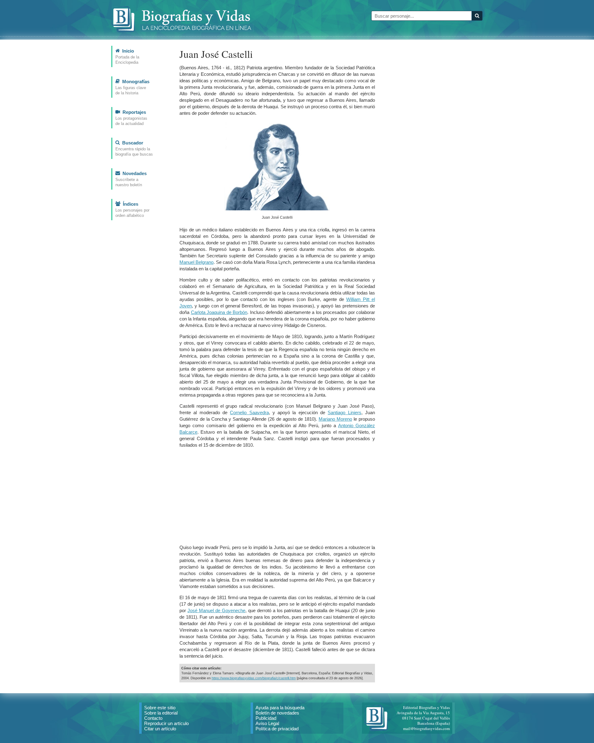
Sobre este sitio (159, 707)
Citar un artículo (160, 728)
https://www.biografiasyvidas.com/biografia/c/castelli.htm (254, 678)
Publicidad (266, 718)
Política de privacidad (277, 728)
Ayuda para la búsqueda (280, 707)
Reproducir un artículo (166, 723)
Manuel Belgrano (196, 262)
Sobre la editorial (161, 712)
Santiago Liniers (344, 412)
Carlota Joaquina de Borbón (219, 312)
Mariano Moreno (335, 419)
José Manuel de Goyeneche (216, 610)
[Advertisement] (277, 496)
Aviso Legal (267, 723)
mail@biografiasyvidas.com (426, 728)
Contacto (153, 718)
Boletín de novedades (277, 712)
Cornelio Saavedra (249, 412)
